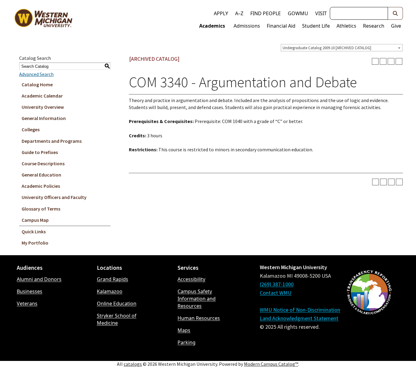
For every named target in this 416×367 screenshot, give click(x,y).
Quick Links (34, 231)
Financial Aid (281, 25)
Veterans (27, 303)
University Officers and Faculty (54, 197)
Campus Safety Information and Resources (197, 298)
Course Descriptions (43, 163)
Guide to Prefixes (40, 152)
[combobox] (342, 47)
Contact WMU (275, 292)
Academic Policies (41, 186)
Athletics (346, 25)
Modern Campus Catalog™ (271, 364)
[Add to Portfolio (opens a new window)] (375, 61)
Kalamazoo (109, 291)
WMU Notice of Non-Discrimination (300, 309)
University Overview (43, 107)
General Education (41, 175)
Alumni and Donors (39, 279)
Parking (187, 342)
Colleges (31, 129)
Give (396, 25)
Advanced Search (36, 74)
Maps (184, 330)
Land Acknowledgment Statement (299, 318)
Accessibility (191, 279)
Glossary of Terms (41, 209)
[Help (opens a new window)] (399, 61)
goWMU (298, 13)
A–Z (239, 13)
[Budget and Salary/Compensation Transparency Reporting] (369, 308)
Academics (212, 25)
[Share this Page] (383, 61)
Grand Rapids (112, 279)
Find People (265, 13)
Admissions (247, 25)
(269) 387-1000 (277, 284)
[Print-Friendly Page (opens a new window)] (391, 61)
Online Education (116, 303)
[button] (395, 13)
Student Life (316, 25)
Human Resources (199, 318)
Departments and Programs (52, 141)
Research (373, 25)
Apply (221, 13)
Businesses (29, 291)
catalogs (133, 364)
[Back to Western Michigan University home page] (43, 19)
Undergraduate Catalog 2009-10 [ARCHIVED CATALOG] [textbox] (327, 47)
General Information (44, 118)
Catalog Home (37, 84)
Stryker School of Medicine (116, 319)
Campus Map (35, 220)
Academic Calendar (42, 96)
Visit (321, 13)
